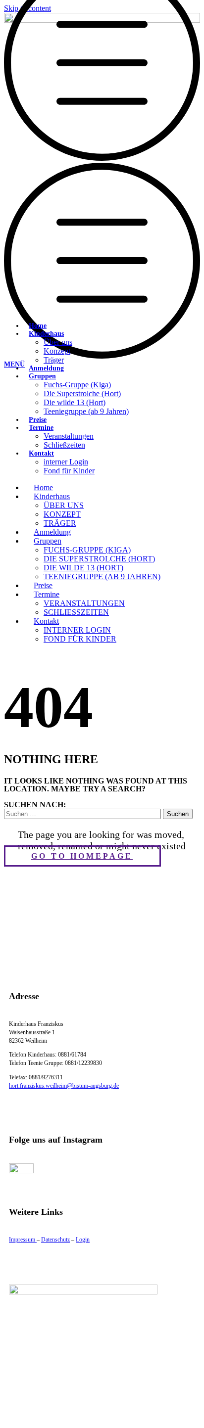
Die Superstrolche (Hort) (82, 393)
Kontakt (41, 453)
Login (83, 1239)
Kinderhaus (46, 333)
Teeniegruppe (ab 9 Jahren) (86, 411)
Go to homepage (82, 856)
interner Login (66, 462)
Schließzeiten (64, 445)
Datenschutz (55, 1239)
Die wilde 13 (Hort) (74, 402)
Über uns (58, 342)
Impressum (23, 1239)
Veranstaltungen (69, 436)
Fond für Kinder (69, 470)
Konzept (57, 351)
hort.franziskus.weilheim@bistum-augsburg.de (64, 1085)
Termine (41, 427)
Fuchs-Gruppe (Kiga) (77, 384)
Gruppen (42, 376)
